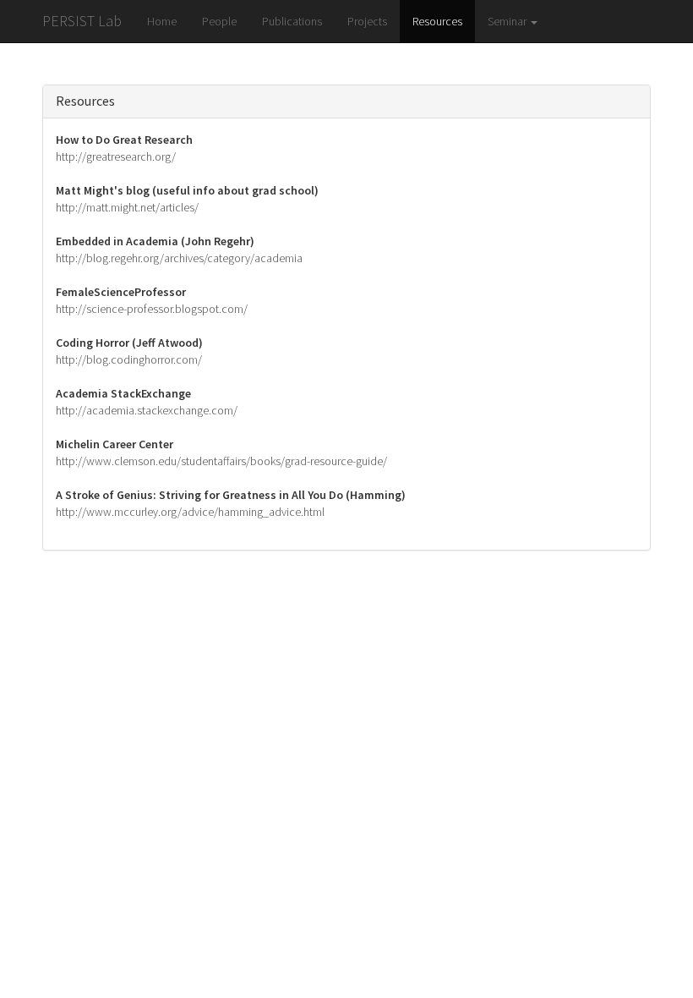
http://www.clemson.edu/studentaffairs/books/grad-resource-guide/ (221, 461)
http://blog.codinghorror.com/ (129, 359)
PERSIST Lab (82, 20)
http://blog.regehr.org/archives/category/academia (179, 258)
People (219, 21)
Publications (292, 21)
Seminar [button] (508, 21)
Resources (437, 21)
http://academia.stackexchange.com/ (146, 410)
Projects (367, 21)
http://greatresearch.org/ (116, 156)
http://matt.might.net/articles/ (127, 207)
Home (162, 21)
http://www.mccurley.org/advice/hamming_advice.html (190, 511)
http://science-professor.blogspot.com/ (152, 308)
